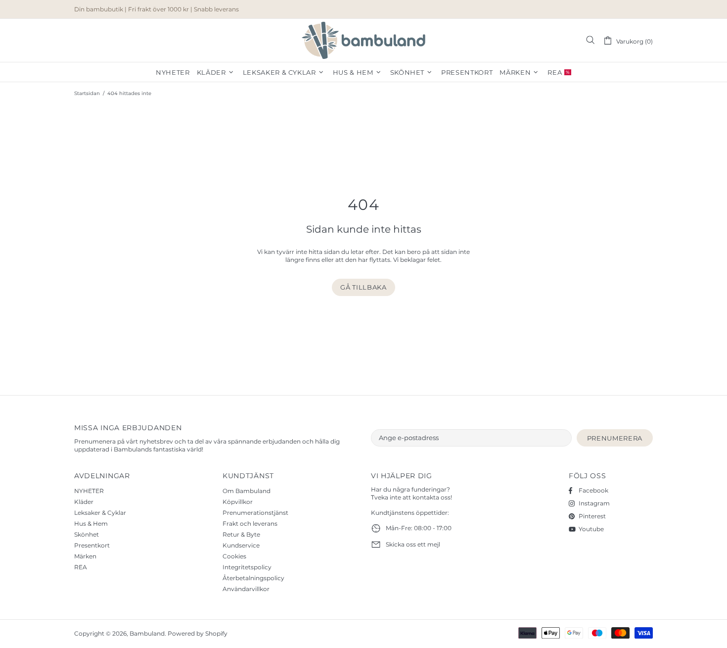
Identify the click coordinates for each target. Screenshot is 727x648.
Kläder (83, 501)
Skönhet (86, 534)
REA (80, 567)
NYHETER (89, 491)
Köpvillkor (238, 501)
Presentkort (92, 545)
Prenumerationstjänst (255, 512)
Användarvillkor (246, 589)
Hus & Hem (91, 523)
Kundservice (241, 545)
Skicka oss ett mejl (413, 544)
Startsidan (87, 93)
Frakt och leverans (250, 523)
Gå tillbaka (363, 287)
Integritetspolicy (247, 567)
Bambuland (363, 40)
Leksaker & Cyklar (100, 512)
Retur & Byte (241, 534)
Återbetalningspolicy (253, 578)
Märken (85, 556)
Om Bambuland (247, 491)
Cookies (234, 556)
